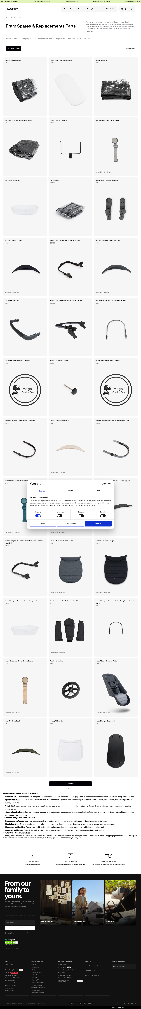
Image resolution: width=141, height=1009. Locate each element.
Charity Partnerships (11, 975)
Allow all (98, 523)
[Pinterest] (128, 1003)
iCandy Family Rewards (13, 970)
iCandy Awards (62, 964)
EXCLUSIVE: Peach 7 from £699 (86, 1)
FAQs (33, 970)
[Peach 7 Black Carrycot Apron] (116, 567)
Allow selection (70, 523)
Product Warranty (36, 985)
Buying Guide (91, 9)
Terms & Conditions (31, 1003)
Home (7, 18)
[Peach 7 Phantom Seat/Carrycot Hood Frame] (116, 327)
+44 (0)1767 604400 (91, 975)
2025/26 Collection (10, 985)
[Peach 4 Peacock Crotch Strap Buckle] (25, 507)
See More (74, 784)
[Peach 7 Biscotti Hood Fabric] (70, 447)
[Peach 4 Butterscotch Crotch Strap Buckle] (25, 687)
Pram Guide (61, 972)
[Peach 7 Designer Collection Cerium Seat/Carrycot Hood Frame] (116, 627)
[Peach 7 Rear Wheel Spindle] (70, 387)
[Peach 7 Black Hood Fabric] (25, 267)
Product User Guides (37, 982)
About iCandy (9, 964)
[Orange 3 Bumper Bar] (25, 327)
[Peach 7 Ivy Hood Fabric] (25, 747)
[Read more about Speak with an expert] (108, 860)
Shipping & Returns (37, 980)
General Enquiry (36, 972)
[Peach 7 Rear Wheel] (70, 687)
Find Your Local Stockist (12, 978)
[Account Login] (128, 9)
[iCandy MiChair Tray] (70, 747)
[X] (121, 1003)
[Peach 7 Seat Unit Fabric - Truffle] (116, 687)
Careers (11, 972)
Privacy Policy (41, 1003)
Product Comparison (11, 983)
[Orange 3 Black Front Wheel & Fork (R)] (25, 387)
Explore (72, 9)
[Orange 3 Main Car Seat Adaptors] (116, 206)
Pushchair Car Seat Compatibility (70, 981)
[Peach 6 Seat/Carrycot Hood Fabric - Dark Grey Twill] (116, 507)
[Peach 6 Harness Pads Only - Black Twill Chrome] (70, 627)
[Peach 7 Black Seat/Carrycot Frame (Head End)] (70, 267)
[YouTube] (132, 1003)
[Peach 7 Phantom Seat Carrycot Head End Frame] (70, 327)
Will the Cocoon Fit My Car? (66, 970)
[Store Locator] (125, 9)
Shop (65, 9)
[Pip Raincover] (70, 206)
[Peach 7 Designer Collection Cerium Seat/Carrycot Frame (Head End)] (25, 567)
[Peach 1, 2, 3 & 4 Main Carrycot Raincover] (25, 146)
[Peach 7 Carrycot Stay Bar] (70, 146)
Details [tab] (70, 491)
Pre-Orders (34, 977)
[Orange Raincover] (116, 86)
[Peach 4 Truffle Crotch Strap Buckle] (116, 146)
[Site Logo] (12, 9)
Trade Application (10, 988)
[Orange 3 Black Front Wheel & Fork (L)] (116, 387)
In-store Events (9, 990)
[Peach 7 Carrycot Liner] (25, 206)
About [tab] (99, 491)
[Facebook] (124, 1003)
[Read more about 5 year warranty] (32, 860)
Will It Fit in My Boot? (64, 977)
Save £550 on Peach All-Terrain (27, 1)
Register (20, 928)
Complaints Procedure (38, 987)
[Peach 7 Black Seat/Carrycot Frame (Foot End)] (25, 447)
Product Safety (35, 967)
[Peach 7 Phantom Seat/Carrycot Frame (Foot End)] (116, 447)
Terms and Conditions (37, 992)
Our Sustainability (10, 980)
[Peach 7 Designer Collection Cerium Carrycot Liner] (25, 627)
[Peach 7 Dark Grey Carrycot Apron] (70, 567)
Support (81, 9)
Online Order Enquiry (37, 975)
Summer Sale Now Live (57, 1)
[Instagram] (118, 1003)
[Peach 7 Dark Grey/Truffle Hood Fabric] (116, 267)
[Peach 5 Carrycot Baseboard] (116, 747)
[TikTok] (135, 1003)
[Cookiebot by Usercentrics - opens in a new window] (103, 484)
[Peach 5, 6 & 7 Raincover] (25, 86)
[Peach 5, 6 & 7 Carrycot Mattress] (70, 86)
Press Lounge (35, 990)
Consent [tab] (42, 491)
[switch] (59, 515)
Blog (6, 967)
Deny (43, 523)
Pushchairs (14, 18)
